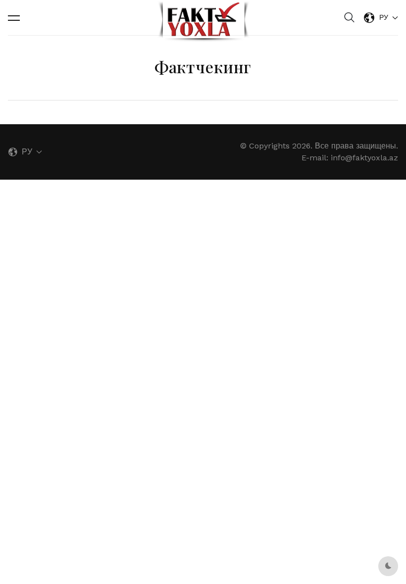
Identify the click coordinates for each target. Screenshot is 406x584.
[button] (14, 18)
